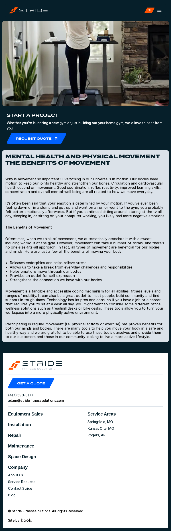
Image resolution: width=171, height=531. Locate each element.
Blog (12, 495)
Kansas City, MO (101, 428)
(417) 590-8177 (20, 395)
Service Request (21, 481)
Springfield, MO (100, 422)
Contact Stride (20, 488)
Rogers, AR (96, 435)
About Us (15, 475)
